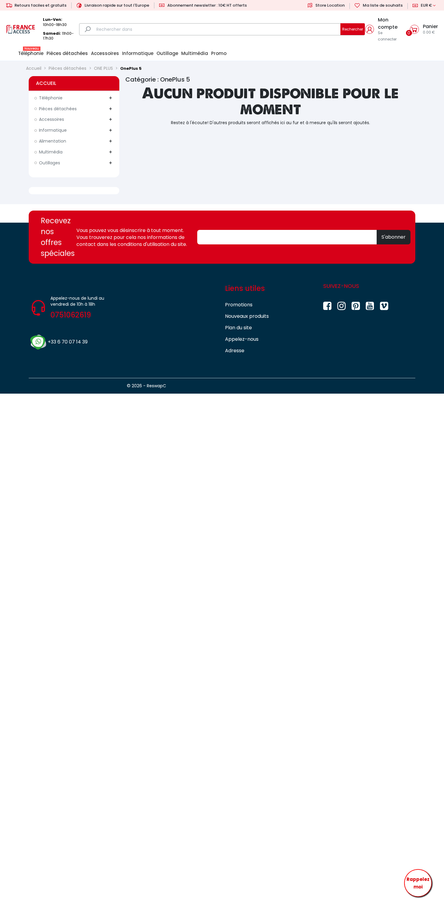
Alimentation (52, 141)
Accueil (46, 83)
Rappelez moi (418, 883)
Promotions (239, 304)
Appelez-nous (242, 339)
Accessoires (51, 119)
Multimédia (51, 152)
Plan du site (238, 327)
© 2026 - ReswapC (146, 386)
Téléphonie (51, 98)
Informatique (53, 130)
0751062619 (70, 315)
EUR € (426, 5)
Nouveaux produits (247, 316)
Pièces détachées (58, 109)
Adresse (234, 350)
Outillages (49, 163)
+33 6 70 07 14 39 (68, 341)
